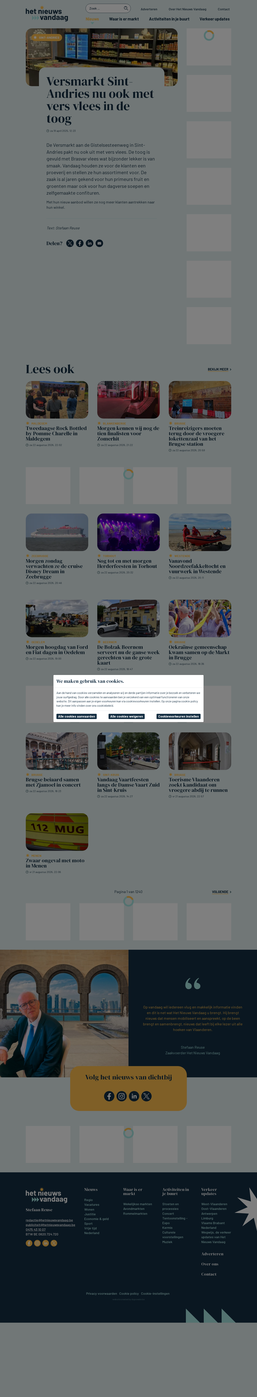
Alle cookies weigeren (126, 716)
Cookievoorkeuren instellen (178, 716)
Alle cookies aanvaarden (76, 716)
